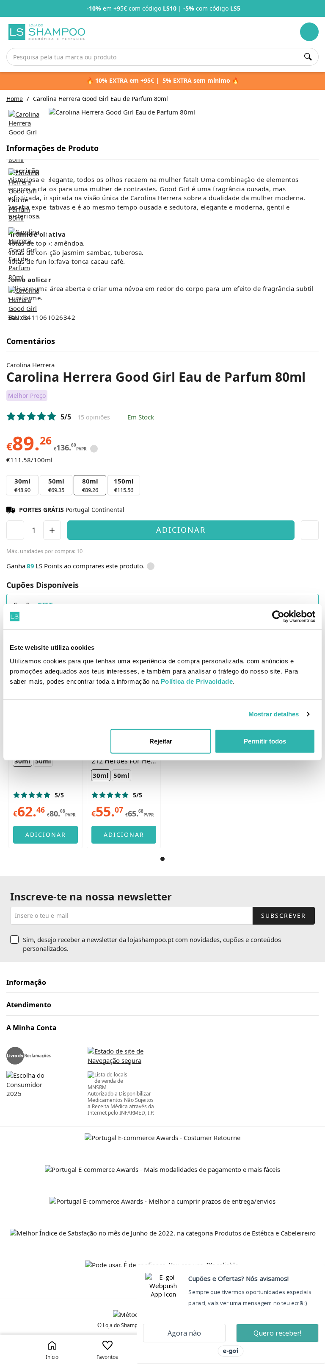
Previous (5, 8)
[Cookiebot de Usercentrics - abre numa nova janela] (278, 616)
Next (319, 8)
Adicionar (181, 530)
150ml (124, 485)
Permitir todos (265, 740)
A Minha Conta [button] (31, 1028)
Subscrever (283, 915)
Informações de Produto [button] (52, 148)
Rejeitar (160, 740)
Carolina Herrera (30, 365)
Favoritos (107, 1357)
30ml (22, 485)
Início (52, 1357)
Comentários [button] (30, 341)
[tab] (162, 148)
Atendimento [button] (28, 1005)
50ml (56, 485)
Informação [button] (26, 983)
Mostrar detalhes (273, 714)
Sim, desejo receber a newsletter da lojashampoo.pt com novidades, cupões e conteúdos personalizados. (152, 944)
